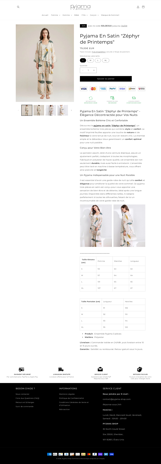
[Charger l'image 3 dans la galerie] (50, 110)
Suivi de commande (24, 406)
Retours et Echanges (25, 402)
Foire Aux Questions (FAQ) (27, 398)
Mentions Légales (67, 394)
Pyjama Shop (66, 458)
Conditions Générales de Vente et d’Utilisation (74, 403)
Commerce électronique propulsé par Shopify (88, 458)
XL (106, 60)
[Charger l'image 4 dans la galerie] (62, 110)
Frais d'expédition (99, 52)
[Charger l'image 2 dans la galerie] (38, 110)
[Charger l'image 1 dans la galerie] (26, 110)
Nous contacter (22, 394)
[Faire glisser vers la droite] (71, 110)
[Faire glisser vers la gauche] (18, 110)
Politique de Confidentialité (71, 398)
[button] (18, 7)
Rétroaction (64, 409)
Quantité (83, 65)
